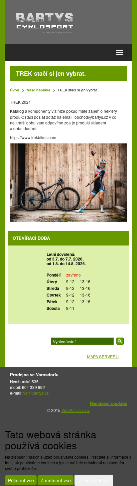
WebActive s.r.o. (76, 410)
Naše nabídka (38, 89)
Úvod (14, 89)
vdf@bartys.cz (36, 393)
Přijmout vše (21, 480)
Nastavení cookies (108, 403)
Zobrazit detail (94, 480)
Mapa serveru (103, 356)
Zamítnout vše (56, 480)
